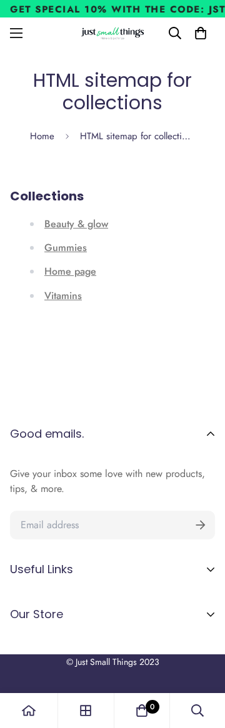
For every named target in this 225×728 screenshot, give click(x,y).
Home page (70, 271)
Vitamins (63, 295)
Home (42, 136)
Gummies (65, 247)
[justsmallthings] (113, 33)
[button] (200, 33)
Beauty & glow (76, 224)
